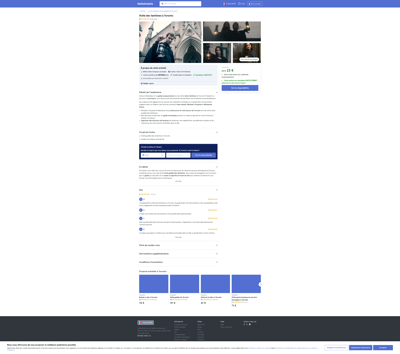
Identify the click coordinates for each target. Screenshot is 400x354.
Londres (201, 332)
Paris (199, 330)
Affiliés (176, 330)
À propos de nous (180, 325)
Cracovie (201, 337)
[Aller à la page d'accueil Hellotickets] (145, 3)
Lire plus (178, 181)
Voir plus (178, 237)
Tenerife (201, 340)
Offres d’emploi (180, 327)
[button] (178, 92)
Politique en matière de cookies (259, 348)
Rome (200, 327)
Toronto (143, 11)
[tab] (178, 92)
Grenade (201, 335)
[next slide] (261, 284)
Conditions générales (182, 337)
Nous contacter (226, 327)
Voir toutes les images (249, 59)
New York (201, 325)
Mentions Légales (180, 340)
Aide (222, 325)
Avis (175, 332)
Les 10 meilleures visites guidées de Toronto (162, 11)
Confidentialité (179, 335)
